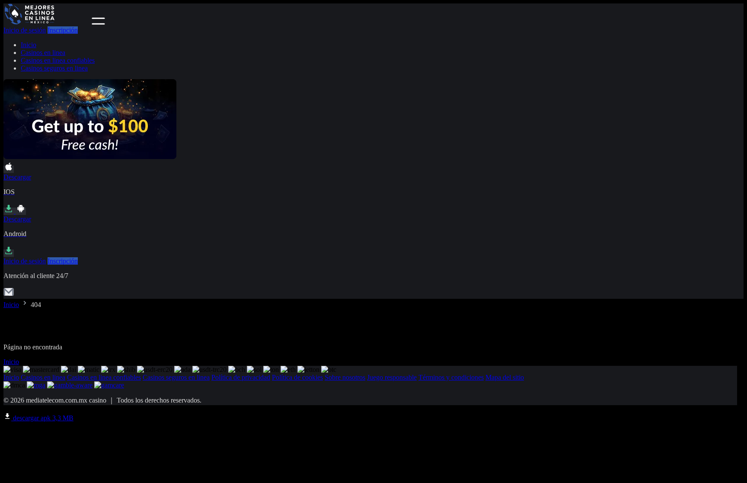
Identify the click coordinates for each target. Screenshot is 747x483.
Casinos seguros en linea (54, 68)
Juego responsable (392, 377)
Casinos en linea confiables (58, 60)
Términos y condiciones (451, 377)
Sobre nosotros (345, 377)
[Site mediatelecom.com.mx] (46, 22)
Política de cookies (297, 377)
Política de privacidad (240, 377)
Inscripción (63, 30)
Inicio (28, 44)
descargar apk (42, 418)
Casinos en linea (43, 52)
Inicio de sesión (24, 30)
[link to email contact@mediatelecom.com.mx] (8, 294)
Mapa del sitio (504, 377)
